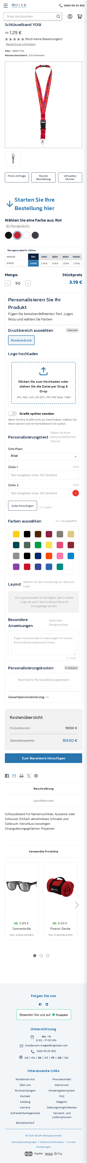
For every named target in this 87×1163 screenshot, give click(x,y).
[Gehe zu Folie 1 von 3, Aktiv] (34, 955)
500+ (66, 257)
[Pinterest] (36, 776)
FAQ (61, 1096)
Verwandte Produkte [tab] (43, 851)
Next (77, 905)
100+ (44, 257)
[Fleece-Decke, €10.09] (60, 887)
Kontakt (25, 1096)
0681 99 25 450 (46, 1051)
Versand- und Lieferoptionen (61, 1115)
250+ (55, 257)
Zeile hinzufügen (23, 505)
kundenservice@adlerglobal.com (46, 1045)
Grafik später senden (36, 413)
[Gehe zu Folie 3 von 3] (47, 955)
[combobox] (43, 456)
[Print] (21, 776)
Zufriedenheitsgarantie (25, 1113)
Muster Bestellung (43, 177)
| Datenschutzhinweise (50, 1142)
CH (66, 1058)
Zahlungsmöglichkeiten (62, 1107)
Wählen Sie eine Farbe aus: (33, 223)
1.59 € (55, 263)
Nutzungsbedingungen (24, 1142)
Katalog (25, 1102)
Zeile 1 (13, 466)
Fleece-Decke (60, 928)
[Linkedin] (47, 1004)
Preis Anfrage (17, 175)
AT (46, 1058)
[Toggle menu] (5, 5)
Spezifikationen (43, 800)
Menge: (11, 275)
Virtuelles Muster (70, 177)
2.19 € (44, 263)
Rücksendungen (25, 1090)
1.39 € (66, 263)
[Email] (14, 776)
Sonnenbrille (22, 928)
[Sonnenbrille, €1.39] (21, 887)
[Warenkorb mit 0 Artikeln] (80, 16)
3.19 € (33, 263)
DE (39, 1058)
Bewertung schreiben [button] (21, 44)
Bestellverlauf (25, 1123)
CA (33, 1058)
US (26, 1058)
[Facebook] (7, 776)
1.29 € (76, 263)
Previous (5, 905)
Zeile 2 (13, 485)
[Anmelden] (70, 16)
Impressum (62, 1085)
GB (59, 1058)
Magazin (61, 1102)
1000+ (77, 257)
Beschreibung (44, 788)
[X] (29, 776)
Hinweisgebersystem (62, 1090)
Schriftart (15, 448)
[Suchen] (58, 16)
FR (52, 1058)
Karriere (25, 1107)
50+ (33, 257)
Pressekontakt (62, 1079)
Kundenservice (25, 1079)
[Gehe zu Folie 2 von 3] (41, 955)
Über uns (25, 1085)
